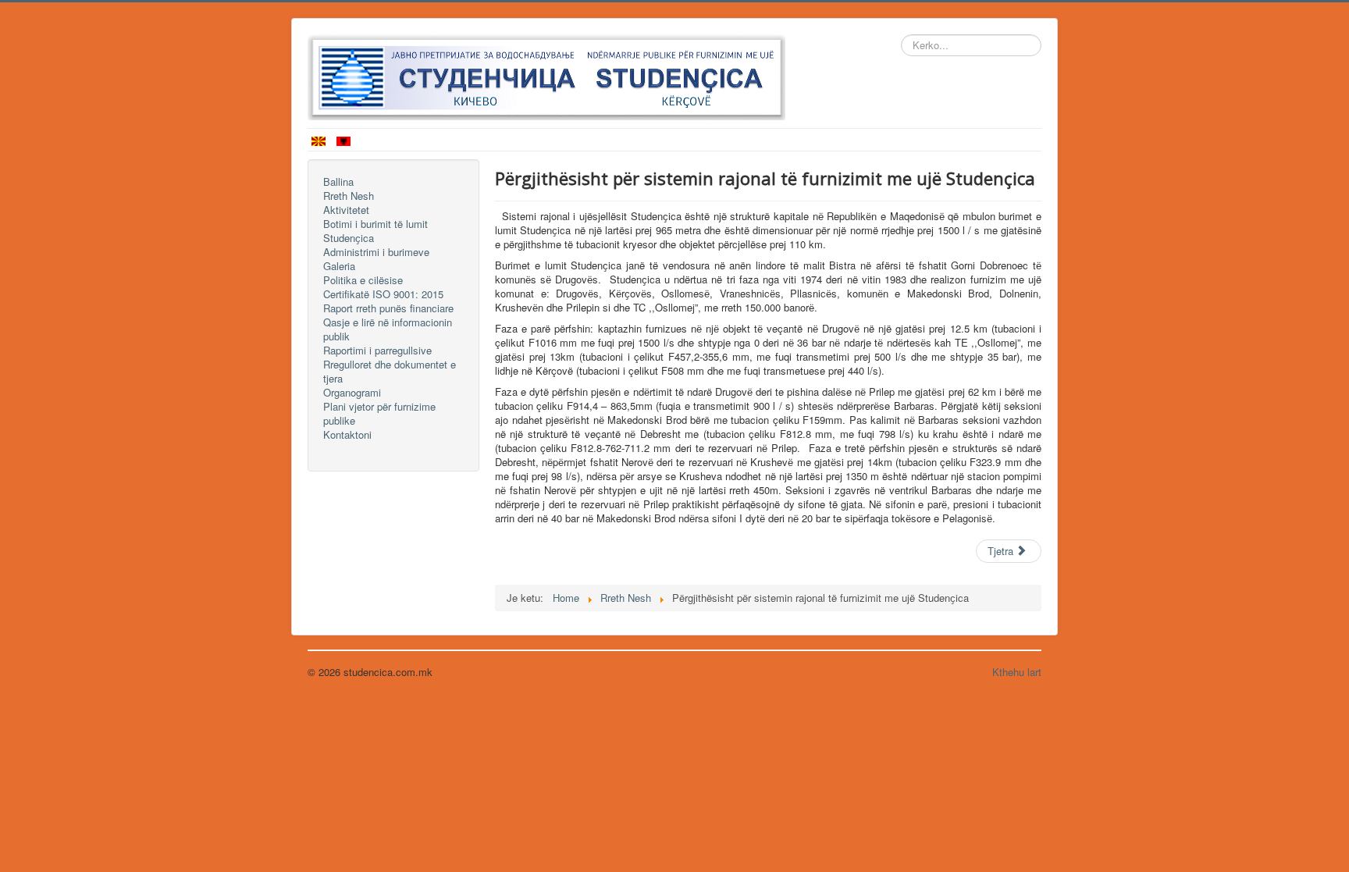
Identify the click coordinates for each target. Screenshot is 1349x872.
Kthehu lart (1016, 671)
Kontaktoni (347, 435)
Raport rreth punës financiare (388, 308)
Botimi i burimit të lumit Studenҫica (375, 231)
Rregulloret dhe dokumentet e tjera (389, 372)
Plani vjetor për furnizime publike (379, 414)
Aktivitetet (346, 210)
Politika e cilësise (363, 280)
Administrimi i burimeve (376, 252)
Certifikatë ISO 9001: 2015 (383, 294)
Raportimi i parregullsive (377, 350)
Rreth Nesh (348, 196)
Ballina (338, 182)
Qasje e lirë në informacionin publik (387, 329)
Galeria (339, 266)
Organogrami (352, 393)
